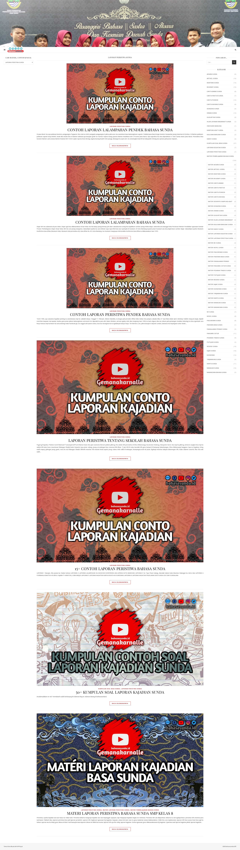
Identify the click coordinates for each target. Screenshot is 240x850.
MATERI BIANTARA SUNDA (217, 174)
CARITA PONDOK (212, 100)
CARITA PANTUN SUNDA (215, 96)
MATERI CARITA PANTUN (216, 188)
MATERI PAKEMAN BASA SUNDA (218, 257)
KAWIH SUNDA (212, 139)
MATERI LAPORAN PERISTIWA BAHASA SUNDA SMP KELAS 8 (120, 813)
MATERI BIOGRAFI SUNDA (216, 178)
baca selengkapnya (120, 146)
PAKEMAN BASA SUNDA (214, 325)
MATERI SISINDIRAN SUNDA (217, 289)
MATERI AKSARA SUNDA (216, 165)
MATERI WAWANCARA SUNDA (218, 307)
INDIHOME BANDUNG (214, 126)
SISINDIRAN (211, 355)
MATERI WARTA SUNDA (216, 298)
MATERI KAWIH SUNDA (215, 229)
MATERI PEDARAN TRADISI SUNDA (219, 270)
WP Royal (19, 846)
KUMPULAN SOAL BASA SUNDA (109, 689)
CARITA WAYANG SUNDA (215, 104)
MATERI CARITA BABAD (216, 183)
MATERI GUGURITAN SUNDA (217, 215)
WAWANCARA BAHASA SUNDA (216, 372)
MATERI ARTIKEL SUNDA (216, 169)
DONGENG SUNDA (213, 109)
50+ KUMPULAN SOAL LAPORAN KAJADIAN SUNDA (120, 692)
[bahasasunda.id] (15, 50)
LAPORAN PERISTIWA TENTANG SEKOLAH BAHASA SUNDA (120, 440)
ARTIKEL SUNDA (212, 78)
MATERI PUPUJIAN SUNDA (216, 275)
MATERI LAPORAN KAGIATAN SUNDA (220, 234)
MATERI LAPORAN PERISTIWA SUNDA (116, 810)
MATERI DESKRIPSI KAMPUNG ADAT (220, 201)
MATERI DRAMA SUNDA (216, 211)
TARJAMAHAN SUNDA (214, 359)
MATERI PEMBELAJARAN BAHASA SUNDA (144, 810)
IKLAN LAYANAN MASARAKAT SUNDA (219, 122)
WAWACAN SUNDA (213, 368)
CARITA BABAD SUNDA (214, 91)
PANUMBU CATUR (213, 333)
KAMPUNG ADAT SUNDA (215, 130)
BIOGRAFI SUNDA (212, 87)
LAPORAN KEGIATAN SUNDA (216, 147)
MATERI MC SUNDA (214, 243)
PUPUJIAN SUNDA (213, 342)
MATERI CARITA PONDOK (216, 192)
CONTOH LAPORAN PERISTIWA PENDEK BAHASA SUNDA (120, 314)
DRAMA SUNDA (212, 113)
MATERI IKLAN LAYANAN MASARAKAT (220, 220)
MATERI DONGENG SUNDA (217, 206)
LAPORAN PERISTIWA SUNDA (120, 126)
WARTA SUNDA (212, 364)
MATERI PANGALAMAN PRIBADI (218, 261)
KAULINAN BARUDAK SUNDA (216, 134)
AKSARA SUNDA (212, 74)
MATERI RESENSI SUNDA (216, 280)
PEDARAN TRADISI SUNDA (215, 338)
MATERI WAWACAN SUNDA (217, 303)
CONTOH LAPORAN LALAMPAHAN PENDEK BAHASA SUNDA (120, 129)
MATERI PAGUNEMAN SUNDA (218, 252)
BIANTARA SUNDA (213, 83)
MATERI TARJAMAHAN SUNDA (218, 293)
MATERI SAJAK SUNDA (215, 284)
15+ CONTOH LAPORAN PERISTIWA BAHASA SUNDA (120, 568)
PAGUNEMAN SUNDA (214, 320)
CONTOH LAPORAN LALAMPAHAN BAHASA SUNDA (120, 222)
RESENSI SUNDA (212, 346)
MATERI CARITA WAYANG (216, 197)
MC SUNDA (210, 312)
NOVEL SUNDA (211, 316)
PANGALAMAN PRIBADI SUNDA (217, 329)
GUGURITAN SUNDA (213, 117)
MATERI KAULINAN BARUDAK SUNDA (220, 224)
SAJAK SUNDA (211, 351)
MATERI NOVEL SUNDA (215, 247)
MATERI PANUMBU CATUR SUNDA (219, 266)
